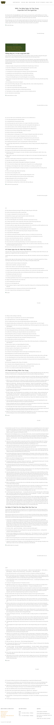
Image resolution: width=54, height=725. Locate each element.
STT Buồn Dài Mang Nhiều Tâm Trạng (13, 49)
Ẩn (17, 44)
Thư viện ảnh (3, 714)
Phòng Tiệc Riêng (32, 2)
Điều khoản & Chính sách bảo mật (7, 715)
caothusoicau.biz (17, 724)
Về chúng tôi (42, 2)
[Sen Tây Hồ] (6, 2)
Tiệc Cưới (38, 2)
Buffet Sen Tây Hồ (16, 2)
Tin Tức (50, 2)
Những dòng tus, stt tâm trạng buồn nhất (13, 46)
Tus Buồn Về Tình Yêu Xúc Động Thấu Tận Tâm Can (15, 50)
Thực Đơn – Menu (24, 2)
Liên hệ (47, 2)
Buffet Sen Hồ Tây (4, 711)
